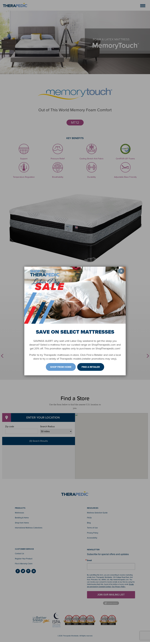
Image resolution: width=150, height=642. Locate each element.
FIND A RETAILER (91, 367)
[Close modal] (121, 271)
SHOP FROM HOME (60, 367)
